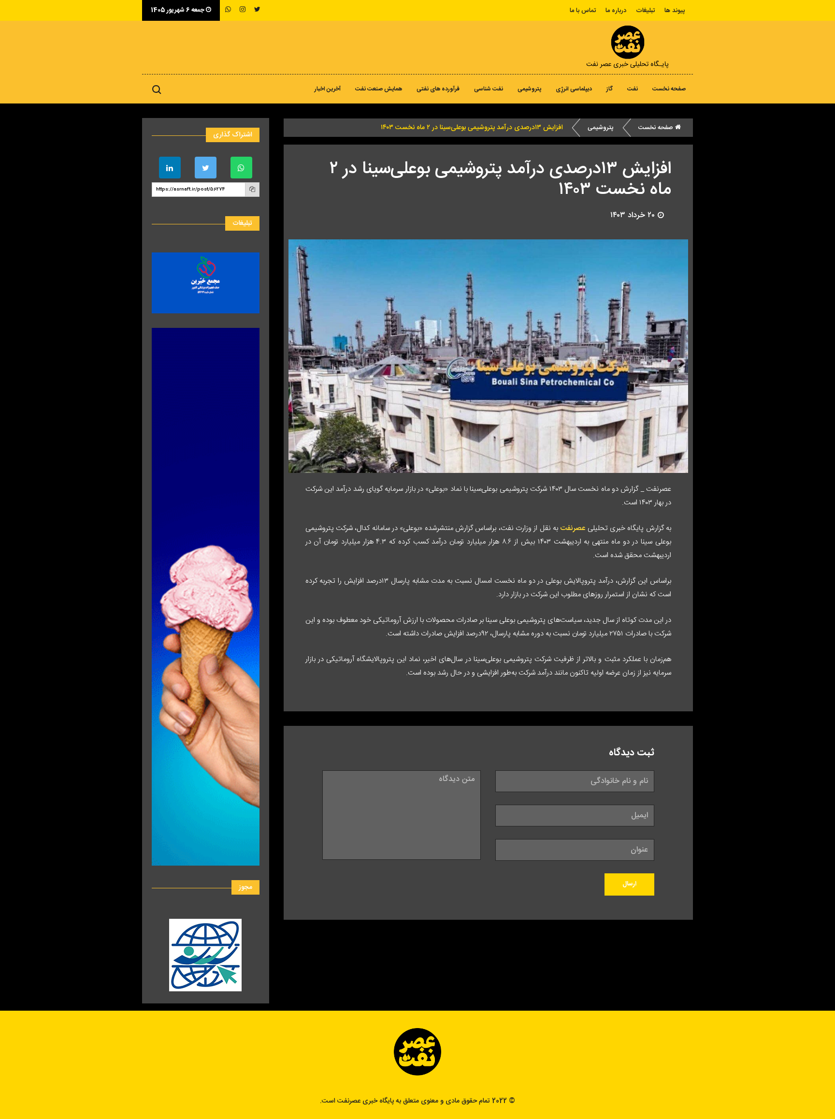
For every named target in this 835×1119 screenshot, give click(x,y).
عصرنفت (571, 528)
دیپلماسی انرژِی (574, 89)
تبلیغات (645, 10)
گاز (609, 89)
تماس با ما (583, 10)
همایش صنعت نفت (378, 89)
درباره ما (615, 10)
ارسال (629, 884)
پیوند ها (674, 10)
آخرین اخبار (328, 89)
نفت (632, 89)
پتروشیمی (529, 89)
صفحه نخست (669, 89)
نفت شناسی (488, 89)
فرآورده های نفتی (438, 89)
